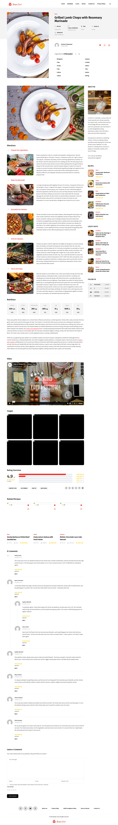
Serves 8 (96, 26)
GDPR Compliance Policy (69, 808)
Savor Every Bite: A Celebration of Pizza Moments (101, 253)
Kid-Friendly (24, 488)
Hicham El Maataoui (66, 44)
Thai (84, 26)
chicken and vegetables (32, 328)
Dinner (84, 4)
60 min (37, 542)
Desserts (62, 534)
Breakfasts (98, 201)
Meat (56, 14)
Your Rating (10, 787)
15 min (10, 542)
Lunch (77, 4)
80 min (59, 26)
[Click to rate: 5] (16, 790)
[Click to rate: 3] (12, 790)
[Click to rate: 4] (14, 790)
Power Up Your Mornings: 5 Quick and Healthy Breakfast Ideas (103, 234)
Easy (17, 542)
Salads (35, 534)
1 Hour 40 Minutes (73, 28)
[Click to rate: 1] (8, 790)
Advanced (60, 32)
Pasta (97, 170)
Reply (16, 574)
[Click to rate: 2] (10, 790)
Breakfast (70, 4)
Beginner (45, 542)
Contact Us (91, 4)
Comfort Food (13, 488)
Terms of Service (85, 808)
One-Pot (34, 488)
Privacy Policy (101, 4)
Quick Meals (44, 488)
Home (63, 4)
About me (44, 808)
